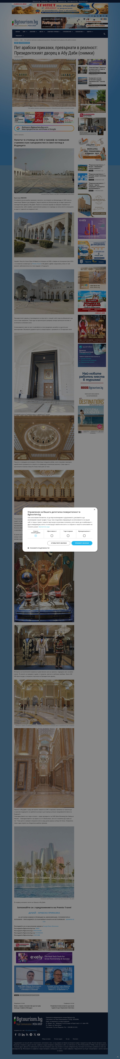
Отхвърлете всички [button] (59, 543)
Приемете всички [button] (82, 543)
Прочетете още (44, 527)
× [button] (94, 509)
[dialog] (60, 529)
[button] (38, 548)
